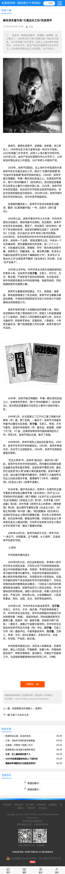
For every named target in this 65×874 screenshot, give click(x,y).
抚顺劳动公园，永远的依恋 (18, 736)
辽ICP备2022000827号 (50, 858)
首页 (8, 872)
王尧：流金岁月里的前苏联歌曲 (20, 740)
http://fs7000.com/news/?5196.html (32, 699)
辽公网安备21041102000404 (23, 858)
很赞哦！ (31, 684)
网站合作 (19, 804)
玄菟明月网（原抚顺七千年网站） (22, 3)
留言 (40, 872)
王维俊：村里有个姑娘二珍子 (19, 745)
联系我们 (7, 804)
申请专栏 (31, 808)
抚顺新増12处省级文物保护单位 (20, 749)
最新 (24, 872)
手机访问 (43, 808)
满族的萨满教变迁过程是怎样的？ (21, 763)
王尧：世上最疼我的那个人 (18, 754)
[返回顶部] (59, 783)
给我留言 (53, 804)
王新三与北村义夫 (19, 715)
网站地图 (41, 804)
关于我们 (30, 804)
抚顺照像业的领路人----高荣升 (27, 708)
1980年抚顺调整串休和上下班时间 (21, 759)
